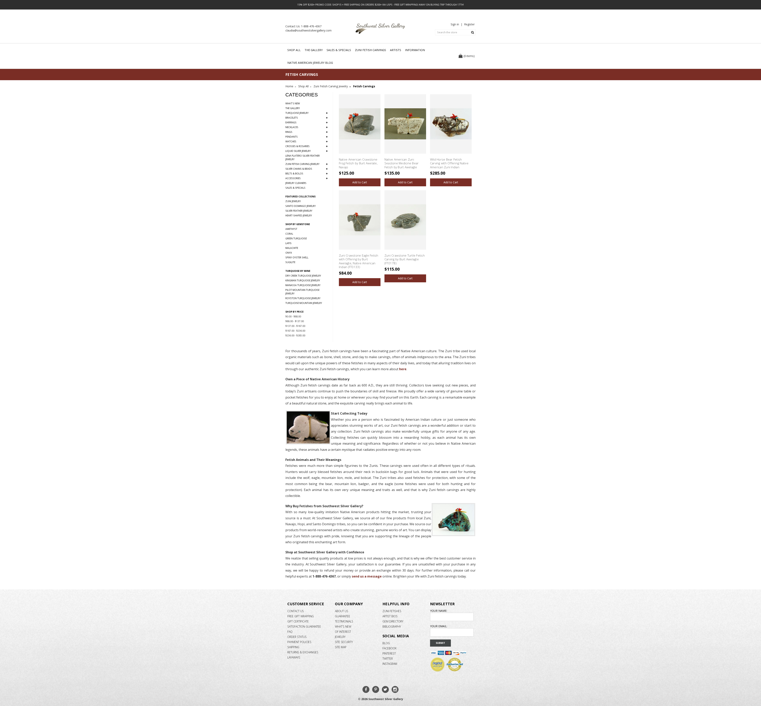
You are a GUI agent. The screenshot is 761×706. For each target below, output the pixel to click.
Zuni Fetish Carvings (370, 50)
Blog (386, 643)
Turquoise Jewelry (306, 113)
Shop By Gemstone (297, 224)
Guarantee (342, 616)
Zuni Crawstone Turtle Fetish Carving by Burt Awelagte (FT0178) (404, 259)
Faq (290, 632)
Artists (395, 50)
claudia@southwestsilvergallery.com (308, 30)
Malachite (291, 248)
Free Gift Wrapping (300, 616)
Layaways (293, 657)
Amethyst (291, 229)
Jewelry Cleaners (295, 183)
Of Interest (343, 632)
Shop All (294, 50)
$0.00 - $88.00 (293, 316)
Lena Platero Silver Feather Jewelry (302, 157)
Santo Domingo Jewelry (300, 206)
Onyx (288, 252)
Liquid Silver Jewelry (306, 151)
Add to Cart (359, 182)
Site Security (344, 642)
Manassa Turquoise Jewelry (302, 285)
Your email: (438, 626)
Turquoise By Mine (297, 271)
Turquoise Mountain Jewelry (303, 303)
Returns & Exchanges (302, 652)
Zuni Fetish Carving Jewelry (306, 164)
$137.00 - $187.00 (295, 326)
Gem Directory (392, 621)
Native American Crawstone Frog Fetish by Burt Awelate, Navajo (358, 163)
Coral (289, 233)
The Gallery (314, 50)
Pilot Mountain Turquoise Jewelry (302, 291)
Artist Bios (390, 616)
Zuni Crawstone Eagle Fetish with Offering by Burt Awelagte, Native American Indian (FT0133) (358, 261)
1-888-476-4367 (311, 26)
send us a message (367, 576)
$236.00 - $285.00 (295, 335)
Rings (306, 132)
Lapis (288, 243)
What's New (292, 103)
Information (415, 50)
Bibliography (391, 626)
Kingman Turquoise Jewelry (302, 280)
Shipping (293, 647)
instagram (389, 664)
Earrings (306, 122)
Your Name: (438, 611)
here (402, 369)
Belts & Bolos (306, 173)
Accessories (306, 178)
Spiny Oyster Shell (296, 257)
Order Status (297, 637)
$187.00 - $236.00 (295, 330)
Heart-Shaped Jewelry (298, 215)
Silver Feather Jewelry (298, 210)
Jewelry (340, 637)
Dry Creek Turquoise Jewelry (303, 275)
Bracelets (306, 118)
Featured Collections (300, 196)
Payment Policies (299, 642)
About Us (341, 611)
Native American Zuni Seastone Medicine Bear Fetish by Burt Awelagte (401, 163)
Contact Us (295, 611)
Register (469, 24)
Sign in (455, 24)
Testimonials (344, 621)
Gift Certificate (298, 621)
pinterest (389, 653)
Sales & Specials (339, 50)
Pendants (306, 137)
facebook (389, 648)
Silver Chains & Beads (306, 169)
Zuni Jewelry (293, 201)
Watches (306, 141)
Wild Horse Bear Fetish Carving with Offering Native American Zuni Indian (449, 163)
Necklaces (306, 127)
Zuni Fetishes (391, 611)
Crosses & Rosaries (306, 146)
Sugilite (290, 262)
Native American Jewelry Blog (310, 63)
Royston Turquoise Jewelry (302, 298)
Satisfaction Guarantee (304, 626)
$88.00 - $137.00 (294, 321)
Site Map (340, 647)
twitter (387, 658)
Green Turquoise (296, 238)
